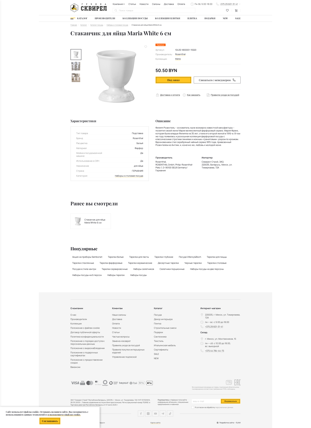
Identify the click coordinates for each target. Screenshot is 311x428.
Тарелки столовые (217, 262)
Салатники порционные (172, 269)
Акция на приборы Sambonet (87, 256)
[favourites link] (227, 10)
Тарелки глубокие (163, 256)
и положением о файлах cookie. (64, 414)
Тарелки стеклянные (83, 262)
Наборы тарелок (116, 275)
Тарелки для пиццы (217, 256)
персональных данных (224, 407)
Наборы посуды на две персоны (207, 269)
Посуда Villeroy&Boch (190, 256)
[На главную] (88, 8)
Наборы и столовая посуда (129, 175)
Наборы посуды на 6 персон (87, 275)
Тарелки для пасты (139, 256)
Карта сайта (155, 422)
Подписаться (230, 401)
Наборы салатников (143, 269)
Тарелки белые (116, 256)
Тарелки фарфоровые (111, 262)
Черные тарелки (193, 262)
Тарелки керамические (140, 262)
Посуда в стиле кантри (84, 269)
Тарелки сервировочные (115, 269)
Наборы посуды (138, 275)
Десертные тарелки (168, 262)
